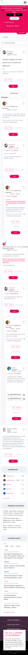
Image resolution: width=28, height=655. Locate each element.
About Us (23, 651)
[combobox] (14, 43)
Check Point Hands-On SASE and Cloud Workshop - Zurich (13, 576)
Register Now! (13, 26)
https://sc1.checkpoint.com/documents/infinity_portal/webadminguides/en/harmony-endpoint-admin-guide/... (14, 260)
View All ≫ (5, 498)
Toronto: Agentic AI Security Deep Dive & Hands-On (14, 567)
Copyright (10, 651)
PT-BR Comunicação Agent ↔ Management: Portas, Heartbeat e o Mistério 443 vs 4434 (13, 520)
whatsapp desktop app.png (15, 398)
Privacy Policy (16, 651)
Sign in (6, 639)
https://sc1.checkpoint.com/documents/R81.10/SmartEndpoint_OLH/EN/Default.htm (15, 203)
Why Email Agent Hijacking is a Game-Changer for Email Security (14, 586)
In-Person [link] (18, 546)
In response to (11, 150)
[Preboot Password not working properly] (25, 93)
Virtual (6, 549)
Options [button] (25, 37)
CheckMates (9, 612)
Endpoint (5, 37)
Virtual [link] (11, 546)
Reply (13, 86)
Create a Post (21, 32)
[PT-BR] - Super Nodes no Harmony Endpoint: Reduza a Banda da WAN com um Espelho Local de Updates (13, 513)
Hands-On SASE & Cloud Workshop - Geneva (12, 606)
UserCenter (14, 653)
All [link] (6, 546)
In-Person (7, 561)
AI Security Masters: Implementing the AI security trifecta (12, 597)
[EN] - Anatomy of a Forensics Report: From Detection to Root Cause (12, 527)
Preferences (14, 18)
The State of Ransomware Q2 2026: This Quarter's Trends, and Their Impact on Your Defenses (14, 556)
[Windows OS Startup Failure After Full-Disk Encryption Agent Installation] (2, 93)
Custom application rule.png (15, 394)
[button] (10, 14)
